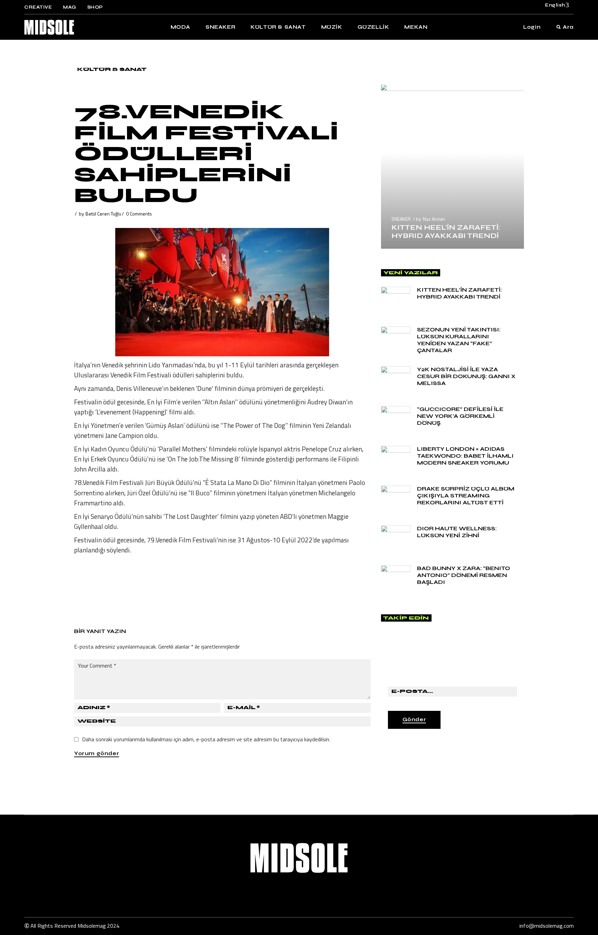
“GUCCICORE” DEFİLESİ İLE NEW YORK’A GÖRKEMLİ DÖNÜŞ (460, 416)
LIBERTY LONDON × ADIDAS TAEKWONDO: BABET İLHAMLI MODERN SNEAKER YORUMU (465, 456)
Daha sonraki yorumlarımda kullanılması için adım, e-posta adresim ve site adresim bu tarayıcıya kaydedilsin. (206, 739)
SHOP (95, 7)
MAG (69, 7)
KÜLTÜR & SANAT (112, 69)
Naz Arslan (434, 218)
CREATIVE (38, 7)
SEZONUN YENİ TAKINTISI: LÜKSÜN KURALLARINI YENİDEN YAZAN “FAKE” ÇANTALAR (458, 340)
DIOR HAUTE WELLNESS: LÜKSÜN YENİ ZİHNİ (457, 532)
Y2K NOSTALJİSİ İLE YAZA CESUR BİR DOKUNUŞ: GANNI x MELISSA (466, 376)
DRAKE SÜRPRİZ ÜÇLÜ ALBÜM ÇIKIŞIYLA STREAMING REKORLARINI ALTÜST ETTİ (465, 495)
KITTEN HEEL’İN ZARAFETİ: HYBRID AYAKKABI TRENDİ (445, 231)
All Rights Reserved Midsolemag (68, 926)
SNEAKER (401, 218)
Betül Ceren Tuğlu (103, 213)
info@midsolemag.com (546, 926)
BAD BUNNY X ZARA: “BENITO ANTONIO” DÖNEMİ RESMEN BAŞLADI (463, 575)
